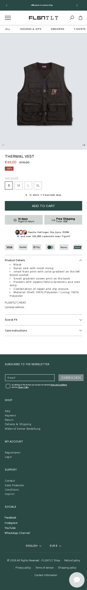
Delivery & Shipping (18, 424)
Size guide (11, 178)
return (9, 420)
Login (8, 457)
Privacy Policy (23, 387)
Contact (10, 481)
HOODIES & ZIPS (30, 29)
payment (10, 416)
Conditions (12, 490)
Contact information (45, 575)
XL (38, 185)
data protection (14, 485)
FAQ (7, 411)
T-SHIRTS (80, 29)
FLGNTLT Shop (51, 560)
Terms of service (44, 568)
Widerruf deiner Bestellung (23, 429)
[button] (72, 18)
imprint (9, 494)
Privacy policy (23, 568)
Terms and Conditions (58, 385)
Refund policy (72, 560)
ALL (7, 29)
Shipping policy (67, 568)
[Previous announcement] (6, 5)
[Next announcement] (77, 5)
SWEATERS (57, 29)
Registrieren (12, 453)
